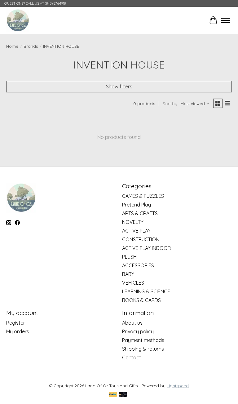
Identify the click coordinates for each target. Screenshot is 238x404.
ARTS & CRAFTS (140, 213)
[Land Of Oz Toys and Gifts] (17, 20)
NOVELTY (132, 222)
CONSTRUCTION (140, 239)
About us (132, 323)
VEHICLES (133, 283)
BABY (128, 274)
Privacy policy (138, 331)
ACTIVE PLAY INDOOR (146, 248)
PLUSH (129, 257)
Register (15, 323)
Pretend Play (136, 205)
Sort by (170, 103)
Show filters (119, 86)
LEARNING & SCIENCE (146, 291)
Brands (31, 46)
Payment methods (143, 340)
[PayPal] (113, 395)
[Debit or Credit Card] (123, 395)
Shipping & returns (143, 349)
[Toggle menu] (225, 20)
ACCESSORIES (138, 265)
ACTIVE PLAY (136, 231)
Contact (131, 357)
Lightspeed (178, 385)
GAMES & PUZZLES (143, 196)
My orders (17, 331)
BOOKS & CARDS (141, 300)
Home (12, 46)
